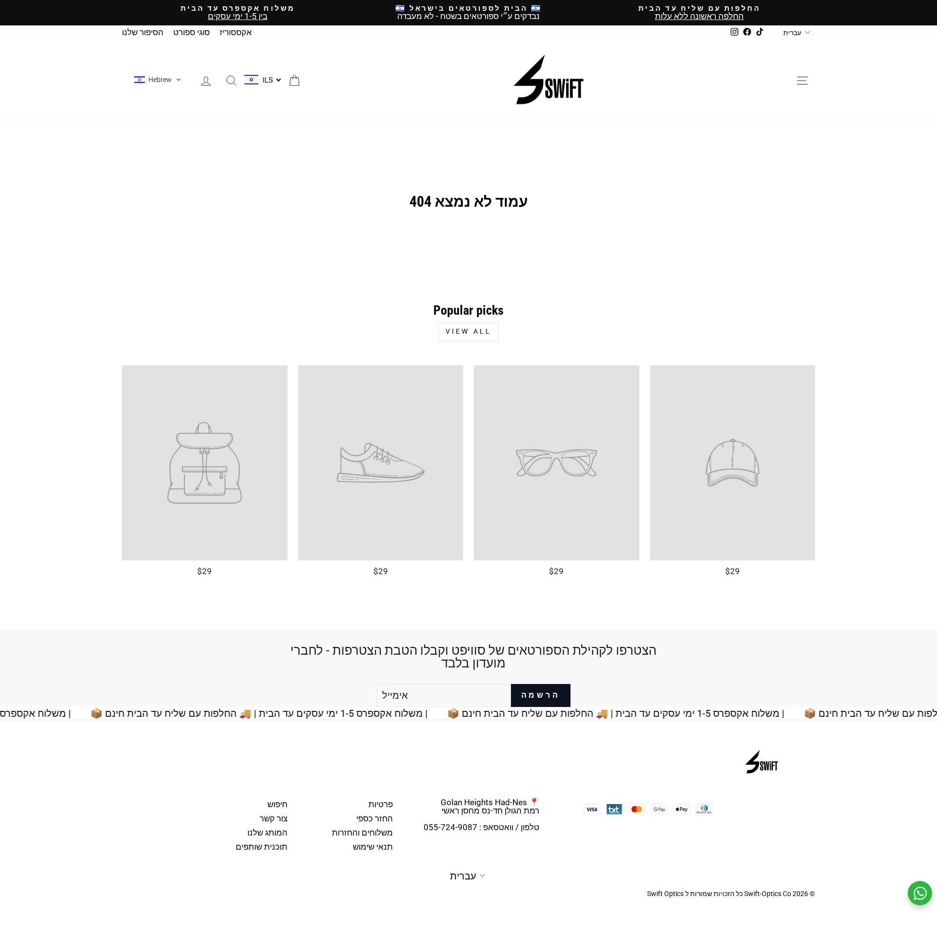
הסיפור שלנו (142, 32)
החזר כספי (374, 818)
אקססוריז (236, 32)
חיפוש (277, 804)
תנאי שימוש (373, 847)
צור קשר (273, 818)
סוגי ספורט (191, 32)
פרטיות (380, 804)
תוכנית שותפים (261, 847)
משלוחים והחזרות (362, 832)
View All (469, 331)
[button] (157, 79)
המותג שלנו (267, 832)
